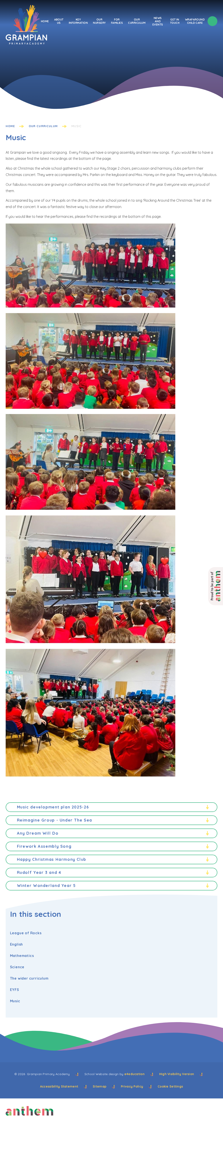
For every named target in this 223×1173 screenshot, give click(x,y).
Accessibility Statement (59, 1086)
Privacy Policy (132, 1086)
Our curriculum (43, 126)
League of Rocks (26, 933)
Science (17, 967)
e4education (134, 1074)
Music (76, 126)
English (16, 944)
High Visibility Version (176, 1074)
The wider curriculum (29, 978)
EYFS (14, 989)
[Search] (212, 21)
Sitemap (99, 1086)
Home (10, 126)
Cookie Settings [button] (170, 1086)
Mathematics (22, 955)
